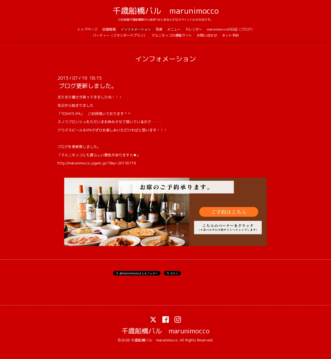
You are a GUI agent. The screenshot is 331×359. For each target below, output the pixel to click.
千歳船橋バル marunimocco (166, 10)
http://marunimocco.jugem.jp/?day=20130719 (96, 163)
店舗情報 (109, 29)
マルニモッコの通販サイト (172, 35)
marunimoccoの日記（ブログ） (230, 29)
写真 (159, 29)
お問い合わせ (207, 35)
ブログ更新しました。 (88, 86)
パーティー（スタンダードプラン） (120, 35)
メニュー (174, 29)
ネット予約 (230, 35)
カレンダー (193, 29)
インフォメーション (135, 29)
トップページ (87, 29)
